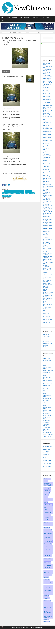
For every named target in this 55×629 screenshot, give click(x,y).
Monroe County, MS (47, 559)
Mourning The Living (47, 161)
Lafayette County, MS (48, 538)
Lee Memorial (46, 400)
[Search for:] (48, 38)
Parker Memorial (46, 413)
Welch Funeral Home (47, 436)
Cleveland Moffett (47, 372)
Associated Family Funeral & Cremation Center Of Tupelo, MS (47, 484)
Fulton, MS (46, 502)
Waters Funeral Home (48, 434)
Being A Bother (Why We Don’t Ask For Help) (47, 244)
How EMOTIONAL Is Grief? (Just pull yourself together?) (47, 175)
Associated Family (47, 360)
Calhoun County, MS (47, 492)
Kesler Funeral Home (47, 398)
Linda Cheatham (7, 197)
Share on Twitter (6, 185)
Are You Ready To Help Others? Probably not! (47, 168)
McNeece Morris (46, 402)
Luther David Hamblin (48, 446)
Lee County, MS (48, 541)
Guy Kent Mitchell (47, 449)
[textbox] (14, 32)
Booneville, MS (13, 191)
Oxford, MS (46, 577)
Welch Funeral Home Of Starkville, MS (48, 617)
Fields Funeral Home (47, 383)
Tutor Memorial (46, 427)
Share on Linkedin (9, 185)
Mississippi (22, 193)
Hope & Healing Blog (36, 17)
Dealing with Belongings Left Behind (46, 145)
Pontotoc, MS (46, 579)
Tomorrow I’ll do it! (47, 151)
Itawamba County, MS (48, 529)
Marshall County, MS (47, 543)
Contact (8, 17)
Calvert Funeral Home (48, 370)
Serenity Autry (46, 420)
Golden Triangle (46, 336)
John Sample (46, 465)
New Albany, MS (47, 562)
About (21, 17)
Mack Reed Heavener (48, 447)
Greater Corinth (21, 191)
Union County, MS (47, 600)
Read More (6, 71)
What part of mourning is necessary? (46, 89)
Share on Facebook (3, 185)
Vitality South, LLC (18, 627)
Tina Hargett (46, 451)
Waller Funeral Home (47, 432)
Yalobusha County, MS (47, 621)
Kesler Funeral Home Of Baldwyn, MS (11, 193)
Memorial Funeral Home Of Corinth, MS (48, 552)
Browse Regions (46, 17)
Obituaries (5, 189)
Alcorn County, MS (47, 478)
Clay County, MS (46, 494)
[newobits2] (27, 29)
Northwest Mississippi (46, 571)
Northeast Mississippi (29, 193)
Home (2, 17)
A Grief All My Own (47, 116)
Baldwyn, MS (6, 191)
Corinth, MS (46, 496)
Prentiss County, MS (7, 195)
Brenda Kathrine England (8, 198)
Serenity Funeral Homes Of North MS (47, 592)
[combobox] (14, 32)
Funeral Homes (15, 17)
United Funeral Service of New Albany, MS (48, 603)
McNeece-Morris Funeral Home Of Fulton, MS (48, 549)
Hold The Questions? (47, 248)
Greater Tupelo (28, 191)
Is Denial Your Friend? (48, 105)
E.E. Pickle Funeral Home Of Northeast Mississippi (48, 499)
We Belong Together (47, 91)
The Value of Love (47, 237)
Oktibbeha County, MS (48, 574)
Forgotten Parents (47, 184)
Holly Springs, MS (47, 527)
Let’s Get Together (47, 246)
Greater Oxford (46, 339)
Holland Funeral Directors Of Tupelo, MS (48, 524)
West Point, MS (46, 619)
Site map (41, 627)
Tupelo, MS (46, 598)
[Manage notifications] (2, 626)
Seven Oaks (46, 422)
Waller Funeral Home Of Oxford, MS (47, 607)
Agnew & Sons (46, 358)
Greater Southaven (47, 341)
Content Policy (36, 627)
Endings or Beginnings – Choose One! (47, 128)
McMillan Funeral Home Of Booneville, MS (48, 546)
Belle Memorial (46, 362)
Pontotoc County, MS (47, 583)
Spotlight (3, 20)
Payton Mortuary (47, 415)
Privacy (31, 627)
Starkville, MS (46, 595)
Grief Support (26, 17)
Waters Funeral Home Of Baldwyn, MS (48, 613)
